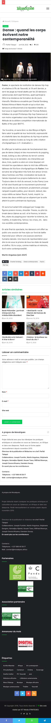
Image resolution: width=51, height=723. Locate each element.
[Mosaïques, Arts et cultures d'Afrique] (25, 8)
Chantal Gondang (15, 262)
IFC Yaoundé (21, 674)
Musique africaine (32, 682)
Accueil (7, 21)
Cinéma (30, 670)
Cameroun (20, 670)
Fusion (42, 262)
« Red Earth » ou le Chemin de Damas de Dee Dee (36, 313)
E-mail (5, 401)
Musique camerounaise (11, 687)
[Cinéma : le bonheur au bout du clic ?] (37, 328)
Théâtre (25, 687)
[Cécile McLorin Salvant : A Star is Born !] (13, 328)
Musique (20, 682)
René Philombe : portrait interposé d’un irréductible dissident (13, 313)
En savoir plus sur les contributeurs (15, 466)
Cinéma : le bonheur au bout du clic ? (36, 338)
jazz (30, 674)
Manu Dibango (8, 682)
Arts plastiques (8, 670)
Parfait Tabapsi (11, 45)
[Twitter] (22, 693)
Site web (5, 410)
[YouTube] (28, 693)
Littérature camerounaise (28, 678)
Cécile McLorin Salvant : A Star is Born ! (13, 338)
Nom (4, 392)
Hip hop (5, 265)
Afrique (20, 666)
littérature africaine (9, 678)
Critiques (15, 21)
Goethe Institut (8, 674)
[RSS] (34, 693)
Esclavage (39, 670)
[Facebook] (16, 693)
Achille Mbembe (8, 666)
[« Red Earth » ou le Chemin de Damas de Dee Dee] (37, 302)
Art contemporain (32, 666)
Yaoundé (35, 687)
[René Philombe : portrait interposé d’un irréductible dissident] (13, 302)
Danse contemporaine (31, 262)
